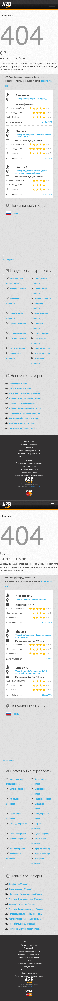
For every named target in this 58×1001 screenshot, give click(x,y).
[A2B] (6, 4)
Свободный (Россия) (18, 383)
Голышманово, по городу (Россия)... (25, 413)
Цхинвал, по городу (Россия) (22, 403)
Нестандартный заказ (29, 469)
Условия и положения (29, 444)
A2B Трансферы (33, 486)
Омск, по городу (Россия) (20, 388)
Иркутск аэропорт (43, 348)
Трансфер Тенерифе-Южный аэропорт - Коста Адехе (33, 135)
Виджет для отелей (29, 472)
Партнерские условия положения (29, 463)
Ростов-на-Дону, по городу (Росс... (24, 428)
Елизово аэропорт (18, 338)
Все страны (8, 259)
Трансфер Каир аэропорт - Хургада (31, 99)
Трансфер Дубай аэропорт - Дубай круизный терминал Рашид (31, 172)
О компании (29, 441)
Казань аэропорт (42, 353)
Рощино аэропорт (43, 298)
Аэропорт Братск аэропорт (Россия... (26, 398)
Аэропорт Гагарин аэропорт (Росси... (26, 408)
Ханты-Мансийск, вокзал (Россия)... (25, 418)
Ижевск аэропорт (18, 348)
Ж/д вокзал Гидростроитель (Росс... (25, 393)
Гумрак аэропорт (42, 333)
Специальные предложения (29, 453)
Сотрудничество (29, 466)
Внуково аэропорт (18, 288)
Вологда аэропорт (18, 323)
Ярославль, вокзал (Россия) (22, 423)
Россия (16, 213)
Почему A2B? (29, 447)
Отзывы (29, 460)
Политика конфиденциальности (29, 450)
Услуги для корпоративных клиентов (29, 475)
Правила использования (29, 457)
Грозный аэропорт (18, 333)
